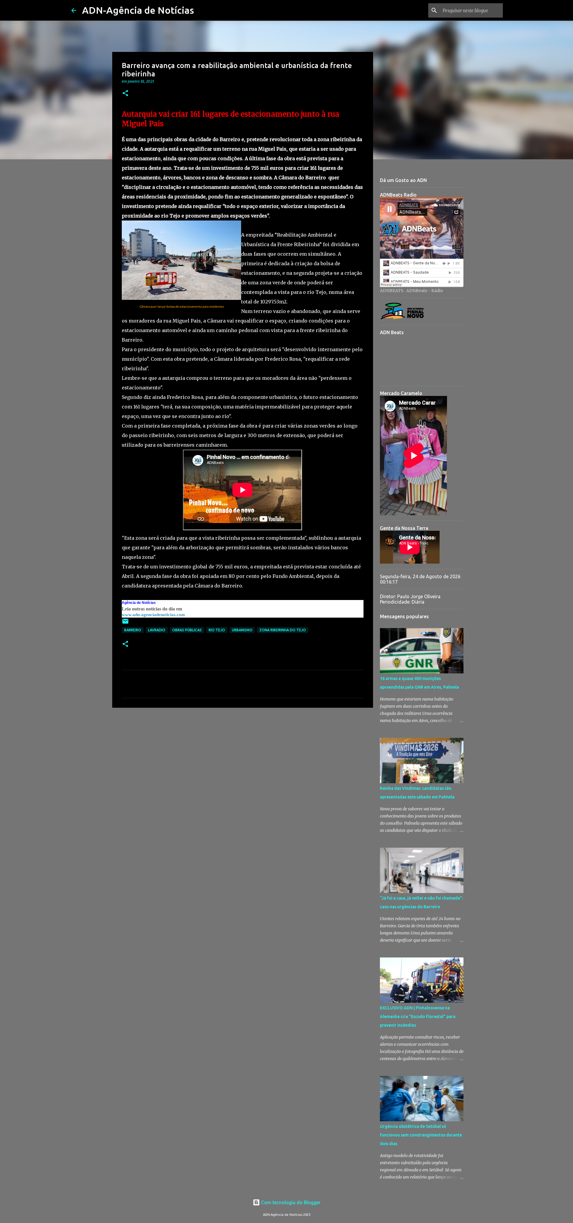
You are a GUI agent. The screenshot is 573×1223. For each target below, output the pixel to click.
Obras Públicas (187, 630)
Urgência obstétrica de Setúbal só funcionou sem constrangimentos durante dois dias (421, 1135)
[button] (125, 94)
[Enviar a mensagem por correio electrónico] (125, 623)
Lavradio (156, 630)
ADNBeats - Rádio (424, 290)
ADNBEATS (391, 290)
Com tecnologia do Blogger (290, 1202)
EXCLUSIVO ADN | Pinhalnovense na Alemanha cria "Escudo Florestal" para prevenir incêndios (417, 1016)
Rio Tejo (217, 630)
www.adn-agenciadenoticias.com (153, 614)
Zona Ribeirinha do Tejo (282, 630)
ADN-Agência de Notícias (138, 10)
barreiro (132, 630)
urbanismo (242, 630)
